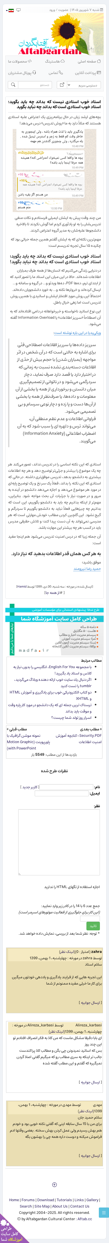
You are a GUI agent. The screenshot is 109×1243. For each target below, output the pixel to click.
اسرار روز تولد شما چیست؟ (71, 717)
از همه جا (53, 592)
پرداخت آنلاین (86, 72)
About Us (60, 1206)
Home (14, 1200)
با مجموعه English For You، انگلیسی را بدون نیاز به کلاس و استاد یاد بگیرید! (52, 670)
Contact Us (79, 1206)
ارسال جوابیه (90, 1002)
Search (26, 1206)
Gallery (92, 1200)
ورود (52, 10)
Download (45, 1200)
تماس (54, 72)
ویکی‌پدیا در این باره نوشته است (77, 332)
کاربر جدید (29, 787)
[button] (9, 10)
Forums (28, 1200)
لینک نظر (67, 951)
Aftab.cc (85, 1219)
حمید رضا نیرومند (87, 568)
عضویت (63, 10)
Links (79, 1200)
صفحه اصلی (87, 61)
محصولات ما (18, 61)
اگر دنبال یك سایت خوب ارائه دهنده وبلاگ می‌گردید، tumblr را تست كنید (53, 682)
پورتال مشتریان (20, 72)
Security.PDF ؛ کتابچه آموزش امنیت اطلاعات (79, 738)
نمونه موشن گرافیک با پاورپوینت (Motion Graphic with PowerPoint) (28, 742)
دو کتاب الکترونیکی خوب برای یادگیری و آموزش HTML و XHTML (51, 695)
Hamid (22, 586)
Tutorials (64, 1200)
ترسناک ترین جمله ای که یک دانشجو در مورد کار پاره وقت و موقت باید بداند (50, 708)
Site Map (42, 1206)
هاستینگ (53, 61)
